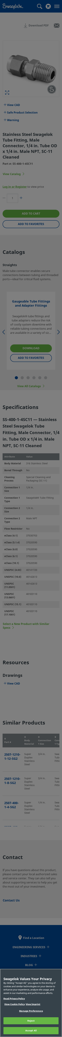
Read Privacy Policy (14, 998)
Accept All (31, 1030)
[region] (31, 1003)
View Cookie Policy (14, 1004)
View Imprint (33, 1004)
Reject (31, 1020)
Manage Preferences (31, 1011)
